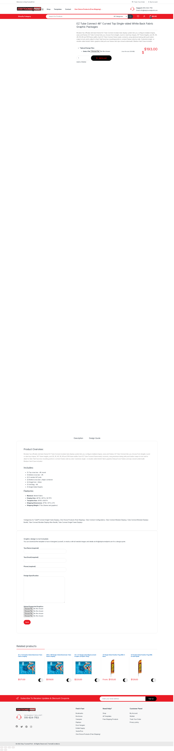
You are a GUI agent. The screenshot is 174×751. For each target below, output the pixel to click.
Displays (78, 722)
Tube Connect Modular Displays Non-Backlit (43, 522)
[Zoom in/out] (13, 747)
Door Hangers (80, 725)
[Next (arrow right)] (5, 750)
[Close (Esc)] (1, 747)
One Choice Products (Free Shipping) (88, 9)
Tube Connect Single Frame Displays (70, 522)
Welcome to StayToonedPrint (25, 2)
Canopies (79, 719)
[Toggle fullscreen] (9, 747)
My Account (153, 2)
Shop (48, 9)
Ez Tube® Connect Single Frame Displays (45, 520)
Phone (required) (30, 566)
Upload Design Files (87, 48)
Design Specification (31, 575)
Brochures (79, 716)
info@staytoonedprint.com (104, 541)
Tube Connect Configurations (95, 520)
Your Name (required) (31, 548)
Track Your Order (139, 2)
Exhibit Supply (80, 728)
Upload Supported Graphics (33, 606)
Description (78, 438)
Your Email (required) (31, 557)
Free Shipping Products (110, 719)
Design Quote (94, 438)
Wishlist (132, 716)
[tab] (78, 439)
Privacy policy (134, 722)
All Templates (107, 716)
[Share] (5, 747)
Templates (58, 9)
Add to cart (103, 58)
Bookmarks (79, 713)
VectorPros (79, 731)
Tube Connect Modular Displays (116, 520)
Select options (40, 680)
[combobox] (79, 16)
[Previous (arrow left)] (1, 750)
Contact (68, 9)
